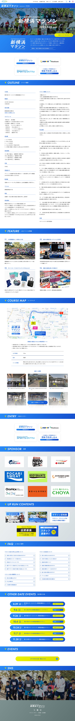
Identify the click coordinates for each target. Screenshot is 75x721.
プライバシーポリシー (33, 712)
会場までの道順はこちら (10, 112)
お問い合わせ (60, 1)
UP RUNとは (35, 1)
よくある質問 (54, 1)
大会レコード (48, 1)
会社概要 (44, 712)
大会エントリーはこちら (63, 35)
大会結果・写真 (42, 1)
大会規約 (39, 712)
